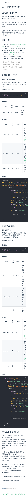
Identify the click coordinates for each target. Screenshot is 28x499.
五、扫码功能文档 (20, 494)
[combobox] (25, 2)
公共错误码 (25, 139)
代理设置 (17, 46)
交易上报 (11, 54)
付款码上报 (11, 52)
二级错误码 (25, 160)
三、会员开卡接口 (8, 494)
